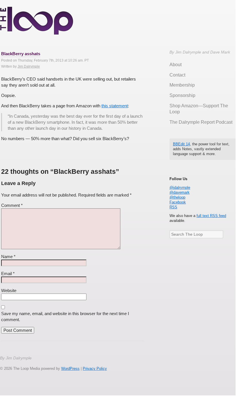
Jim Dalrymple (29, 66)
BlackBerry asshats (20, 53)
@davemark (179, 192)
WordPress (70, 368)
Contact (177, 75)
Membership (182, 85)
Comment (12, 205)
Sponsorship (182, 95)
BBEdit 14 (181, 144)
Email (8, 273)
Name (8, 256)
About (175, 64)
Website (8, 290)
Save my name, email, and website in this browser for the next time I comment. (65, 316)
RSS (173, 207)
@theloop (177, 197)
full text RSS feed (211, 216)
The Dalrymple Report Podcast (200, 122)
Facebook (177, 202)
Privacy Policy (95, 368)
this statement (114, 105)
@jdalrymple (179, 187)
